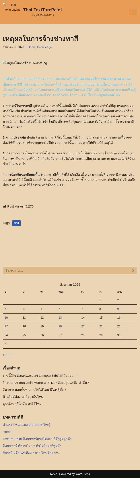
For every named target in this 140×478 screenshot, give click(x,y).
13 (60, 317)
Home (32, 47)
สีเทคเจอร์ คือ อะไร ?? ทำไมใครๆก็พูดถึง (32, 446)
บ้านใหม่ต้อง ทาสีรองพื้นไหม (23, 397)
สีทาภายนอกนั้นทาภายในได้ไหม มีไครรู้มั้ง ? (34, 389)
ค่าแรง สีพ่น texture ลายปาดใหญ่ (26, 425)
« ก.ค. (7, 355)
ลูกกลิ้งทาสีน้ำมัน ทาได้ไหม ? (23, 404)
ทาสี (16, 223)
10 (6, 317)
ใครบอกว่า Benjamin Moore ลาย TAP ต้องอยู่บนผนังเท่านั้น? (46, 383)
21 (83, 326)
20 (60, 326)
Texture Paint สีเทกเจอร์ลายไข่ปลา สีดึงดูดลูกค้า (37, 439)
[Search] (133, 270)
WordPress (82, 474)
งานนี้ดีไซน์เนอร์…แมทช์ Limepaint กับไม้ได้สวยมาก (40, 375)
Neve (53, 474)
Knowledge (44, 47)
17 (6, 326)
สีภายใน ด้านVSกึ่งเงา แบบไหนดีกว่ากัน (31, 453)
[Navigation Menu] (133, 12)
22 (101, 326)
